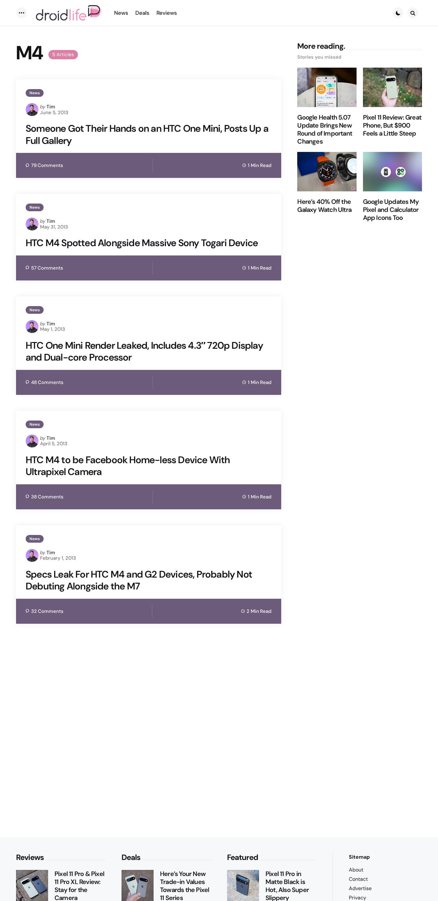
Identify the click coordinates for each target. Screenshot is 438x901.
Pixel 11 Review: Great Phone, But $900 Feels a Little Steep (392, 125)
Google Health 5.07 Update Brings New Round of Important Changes (324, 129)
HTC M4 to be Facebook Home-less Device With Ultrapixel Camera (128, 466)
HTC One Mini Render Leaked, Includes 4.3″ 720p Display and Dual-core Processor (144, 351)
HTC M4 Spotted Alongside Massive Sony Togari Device (142, 243)
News (34, 93)
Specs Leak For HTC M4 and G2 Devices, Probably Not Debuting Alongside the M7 (139, 580)
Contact (358, 879)
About (356, 869)
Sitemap (359, 857)
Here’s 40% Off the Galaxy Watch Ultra (324, 206)
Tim (50, 107)
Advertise (360, 888)
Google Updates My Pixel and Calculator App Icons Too (391, 210)
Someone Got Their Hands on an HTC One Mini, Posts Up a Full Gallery (147, 134)
